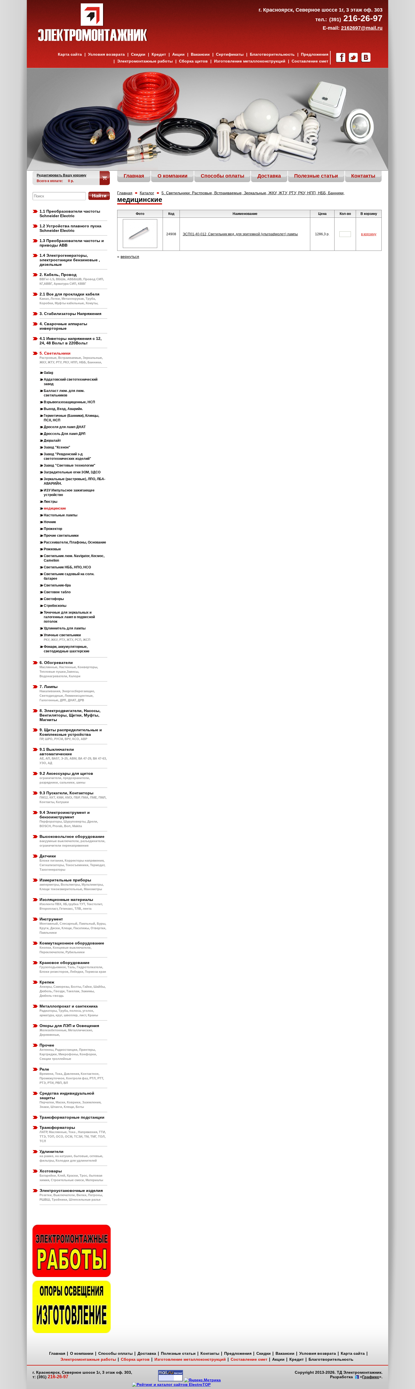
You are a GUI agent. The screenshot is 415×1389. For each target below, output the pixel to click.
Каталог (147, 193)
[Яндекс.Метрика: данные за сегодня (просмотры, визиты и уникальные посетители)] (202, 1380)
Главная (124, 193)
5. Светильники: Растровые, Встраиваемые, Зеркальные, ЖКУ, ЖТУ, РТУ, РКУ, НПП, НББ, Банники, (253, 193)
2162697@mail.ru (362, 28)
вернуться (130, 256)
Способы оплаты (115, 1353)
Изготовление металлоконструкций (249, 61)
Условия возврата (106, 54)
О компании (81, 1353)
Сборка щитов (193, 61)
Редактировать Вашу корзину (61, 175)
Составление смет (310, 61)
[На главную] (93, 39)
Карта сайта (70, 54)
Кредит (159, 54)
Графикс (370, 1377)
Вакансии (200, 54)
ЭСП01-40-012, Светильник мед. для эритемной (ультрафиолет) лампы (240, 234)
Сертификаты (230, 54)
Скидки (138, 54)
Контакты (209, 1353)
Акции (178, 54)
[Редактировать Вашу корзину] (105, 178)
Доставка (146, 1353)
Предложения (314, 54)
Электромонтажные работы (145, 61)
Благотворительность (272, 54)
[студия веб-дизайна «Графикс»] (356, 1377)
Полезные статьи (178, 1353)
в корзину (368, 234)
